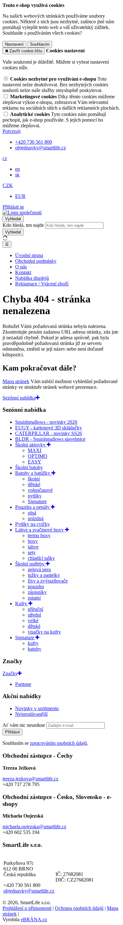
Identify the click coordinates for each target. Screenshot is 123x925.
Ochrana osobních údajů (79, 908)
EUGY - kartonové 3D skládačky (48, 427)
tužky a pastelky (44, 575)
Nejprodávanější (31, 714)
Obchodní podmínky (35, 261)
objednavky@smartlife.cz (28, 890)
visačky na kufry (44, 632)
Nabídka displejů (32, 278)
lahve (33, 546)
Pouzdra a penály (33, 507)
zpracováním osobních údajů (58, 743)
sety (32, 552)
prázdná (36, 518)
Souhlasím (40, 44)
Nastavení (14, 44)
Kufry (21, 603)
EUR (20, 196)
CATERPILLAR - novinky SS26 (48, 433)
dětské (34, 484)
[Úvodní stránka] (22, 212)
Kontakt (23, 272)
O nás (21, 266)
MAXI (34, 450)
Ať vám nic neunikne (24, 725)
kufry (33, 643)
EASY (34, 461)
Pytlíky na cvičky (32, 524)
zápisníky (37, 592)
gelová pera (39, 569)
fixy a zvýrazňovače (48, 580)
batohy (34, 649)
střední (34, 615)
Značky (10, 673)
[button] (5, 158)
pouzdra (36, 586)
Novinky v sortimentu (37, 708)
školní (34, 478)
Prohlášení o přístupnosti (27, 908)
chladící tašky (41, 558)
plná (32, 512)
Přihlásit (12, 732)
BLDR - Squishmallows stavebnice (50, 439)
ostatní (34, 597)
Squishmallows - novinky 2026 (46, 422)
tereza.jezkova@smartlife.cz (30, 778)
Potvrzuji (11, 131)
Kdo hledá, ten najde (23, 225)
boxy (33, 541)
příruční (35, 609)
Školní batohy (29, 467)
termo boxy (39, 535)
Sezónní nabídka (19, 397)
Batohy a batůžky (33, 473)
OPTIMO (37, 456)
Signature (37, 501)
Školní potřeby (30, 563)
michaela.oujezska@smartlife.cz (34, 826)
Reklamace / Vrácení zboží (41, 283)
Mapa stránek (16, 381)
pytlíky (35, 495)
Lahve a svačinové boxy (40, 529)
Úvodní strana (29, 255)
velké (33, 620)
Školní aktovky (31, 444)
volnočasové (40, 490)
